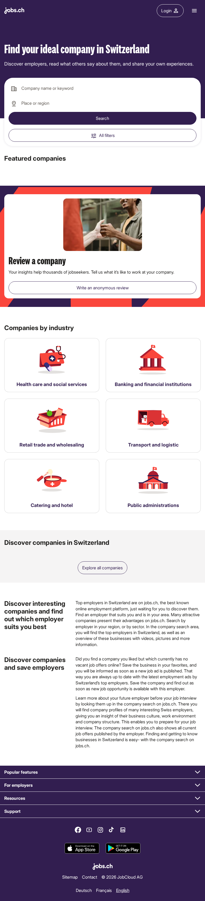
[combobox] (102, 88)
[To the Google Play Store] (123, 848)
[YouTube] (89, 829)
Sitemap (70, 876)
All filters (107, 135)
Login (166, 10)
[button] (102, 772)
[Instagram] (100, 829)
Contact (89, 876)
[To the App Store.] (82, 848)
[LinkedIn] (122, 829)
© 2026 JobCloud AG (122, 876)
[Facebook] (77, 829)
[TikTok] (111, 829)
